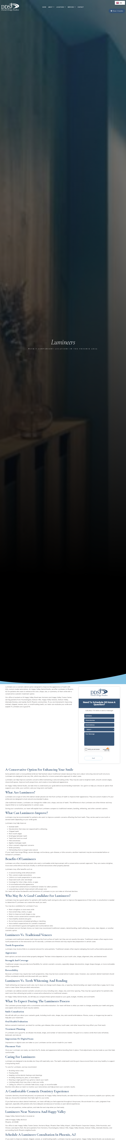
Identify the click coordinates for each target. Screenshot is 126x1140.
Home (44, 7)
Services (71, 7)
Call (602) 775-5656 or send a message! (99, 710)
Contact (81, 7)
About (50, 7)
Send (93, 758)
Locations (60, 7)
